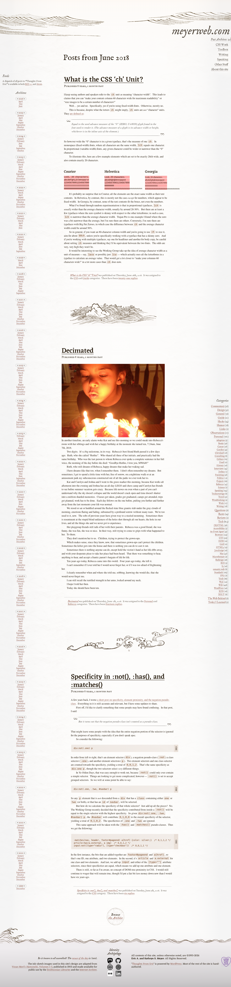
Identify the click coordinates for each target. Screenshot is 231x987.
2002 (21, 787)
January (21, 116)
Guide (86, 278)
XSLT (221, 594)
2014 (21, 400)
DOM (221, 541)
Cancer (220, 446)
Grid (222, 544)
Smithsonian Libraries (58, 970)
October (20, 127)
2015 (21, 365)
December (20, 130)
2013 (21, 433)
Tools (221, 578)
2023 (21, 157)
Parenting (219, 475)
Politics (220, 478)
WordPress (219, 588)
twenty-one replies (128, 278)
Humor (221, 425)
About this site (219, 69)
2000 (21, 853)
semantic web (219, 569)
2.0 (28, 84)
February (20, 141)
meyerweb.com (201, 30)
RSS (223, 563)
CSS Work (222, 45)
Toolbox (223, 50)
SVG (222, 575)
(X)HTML (219, 525)
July (20, 146)
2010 (21, 520)
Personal (148, 601)
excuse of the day (80, 958)
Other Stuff (221, 64)
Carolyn (220, 449)
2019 (21, 257)
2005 (21, 681)
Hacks (221, 421)
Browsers (219, 534)
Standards (218, 572)
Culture (220, 459)
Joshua (222, 471)
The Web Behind (217, 598)
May (20, 104)
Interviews (218, 468)
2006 (21, 646)
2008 (21, 576)
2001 (21, 822)
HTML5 (220, 547)
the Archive (115, 918)
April (21, 102)
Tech (220, 521)
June (20, 106)
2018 (21, 274)
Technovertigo (218, 493)
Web (221, 585)
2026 (21, 98)
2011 (21, 492)
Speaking (222, 59)
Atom (39, 84)
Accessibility (219, 528)
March (20, 165)
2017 (21, 299)
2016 (21, 330)
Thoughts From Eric (143, 964)
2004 (21, 717)
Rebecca (72, 604)
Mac (222, 553)
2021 (21, 213)
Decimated (78, 351)
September (20, 125)
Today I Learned (217, 602)
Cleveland (219, 453)
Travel (221, 497)
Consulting (220, 456)
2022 (21, 187)
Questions (220, 510)
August (20, 123)
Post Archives (219, 39)
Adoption (220, 440)
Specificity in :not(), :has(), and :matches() (118, 681)
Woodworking (218, 500)
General (220, 414)
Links (222, 429)
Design (221, 410)
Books (221, 443)
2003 (21, 752)
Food (221, 462)
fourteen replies (114, 604)
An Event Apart (217, 531)
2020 (21, 234)
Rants (221, 514)
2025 (21, 112)
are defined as (76, 113)
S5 (223, 566)
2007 (21, 611)
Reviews (221, 518)
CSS (76, 278)
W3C (221, 582)
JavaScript (219, 550)
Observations (218, 433)
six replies (129, 893)
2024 (21, 136)
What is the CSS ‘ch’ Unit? (103, 80)
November (20, 179)
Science (221, 487)
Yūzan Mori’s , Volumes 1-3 (32, 967)
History (220, 465)
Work (221, 503)
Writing (223, 54)
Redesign (219, 560)
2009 (21, 548)
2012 (21, 461)
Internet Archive (88, 970)
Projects (220, 481)
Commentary (218, 406)
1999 (21, 886)
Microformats (218, 556)
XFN (221, 591)
